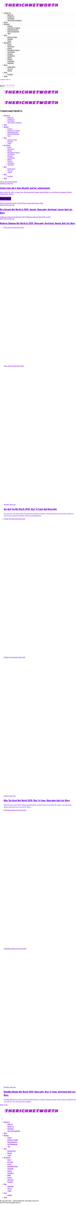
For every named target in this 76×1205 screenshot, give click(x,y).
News (6, 65)
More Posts (4, 1105)
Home (6, 22)
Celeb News (11, 67)
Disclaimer (10, 18)
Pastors (10, 59)
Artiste (9, 48)
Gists (5, 35)
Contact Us (7, 13)
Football (10, 74)
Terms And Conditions (14, 20)
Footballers (11, 56)
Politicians (10, 61)
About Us (10, 15)
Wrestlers (10, 63)
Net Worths (7, 43)
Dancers (10, 54)
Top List (10, 69)
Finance (9, 26)
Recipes (10, 39)
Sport (5, 72)
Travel (9, 41)
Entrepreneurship (12, 30)
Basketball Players (13, 50)
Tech (8, 33)
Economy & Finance (13, 28)
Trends (9, 71)
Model (9, 58)
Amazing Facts (12, 37)
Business (7, 24)
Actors (9, 45)
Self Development (13, 32)
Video (6, 76)
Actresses (10, 46)
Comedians (11, 52)
